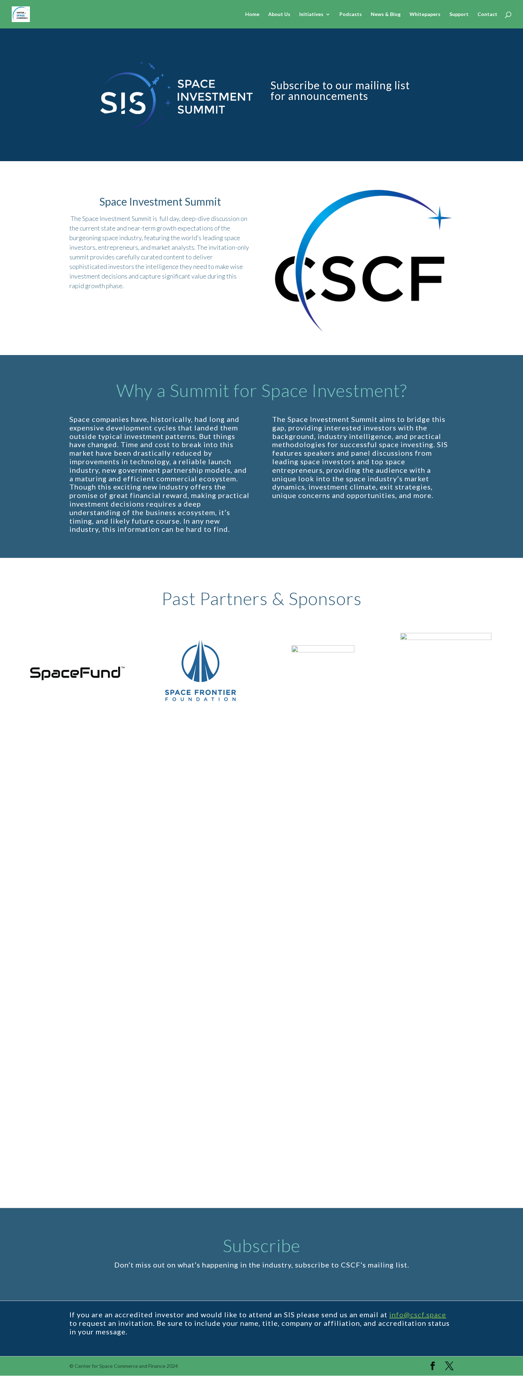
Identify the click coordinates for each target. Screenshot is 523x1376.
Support (459, 14)
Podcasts (350, 14)
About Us (279, 14)
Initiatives (311, 14)
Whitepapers (425, 14)
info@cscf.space (417, 1314)
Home (252, 14)
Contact (487, 14)
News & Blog (386, 14)
